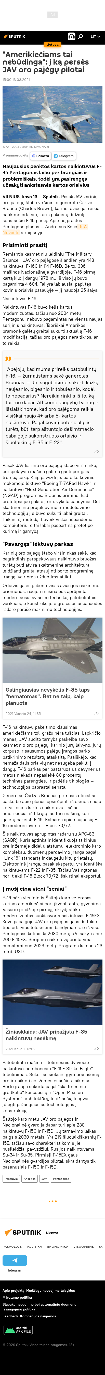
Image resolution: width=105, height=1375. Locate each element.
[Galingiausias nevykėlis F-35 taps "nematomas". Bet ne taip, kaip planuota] (52, 650)
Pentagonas (61, 1179)
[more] (96, 451)
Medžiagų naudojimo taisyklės (50, 1290)
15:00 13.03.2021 (16, 79)
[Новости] (40, 156)
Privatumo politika (17, 1297)
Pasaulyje (11, 1179)
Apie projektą (13, 1290)
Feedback (10, 1316)
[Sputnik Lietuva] (15, 38)
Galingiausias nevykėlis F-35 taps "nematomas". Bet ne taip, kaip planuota (48, 696)
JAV (44, 1179)
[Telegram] (64, 156)
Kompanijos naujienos (38, 1316)
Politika (34, 1246)
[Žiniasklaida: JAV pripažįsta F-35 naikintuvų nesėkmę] (52, 992)
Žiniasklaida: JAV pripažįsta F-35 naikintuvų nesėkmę (46, 1034)
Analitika (29, 1179)
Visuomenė (83, 1246)
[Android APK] (18, 1330)
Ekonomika (57, 1246)
